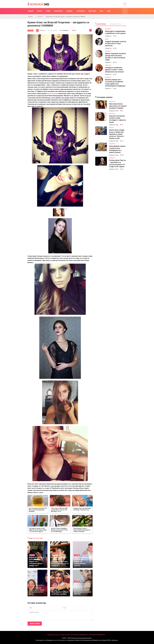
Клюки (39, 11)
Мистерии (92, 11)
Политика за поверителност (80, 634)
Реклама (50, 634)
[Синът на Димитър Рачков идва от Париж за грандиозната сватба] (83, 554)
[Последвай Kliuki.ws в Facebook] (124, 4)
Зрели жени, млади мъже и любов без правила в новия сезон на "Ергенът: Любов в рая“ (116, 134)
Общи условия (66, 634)
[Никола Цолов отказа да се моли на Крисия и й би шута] (37, 583)
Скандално (108, 65)
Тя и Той (39, 16)
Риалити (111, 127)
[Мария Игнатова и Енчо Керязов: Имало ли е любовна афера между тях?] (37, 554)
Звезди (30, 11)
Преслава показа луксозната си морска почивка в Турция (117, 106)
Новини (69, 11)
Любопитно (58, 11)
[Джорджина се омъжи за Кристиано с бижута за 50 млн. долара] (60, 583)
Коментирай (35, 623)
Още (108, 11)
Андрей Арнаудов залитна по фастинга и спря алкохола (115, 44)
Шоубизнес (81, 11)
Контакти (57, 634)
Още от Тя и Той (36, 538)
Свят (101, 11)
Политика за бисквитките (97, 634)
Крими (48, 11)
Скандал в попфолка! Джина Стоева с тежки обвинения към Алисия (114, 70)
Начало (30, 16)
